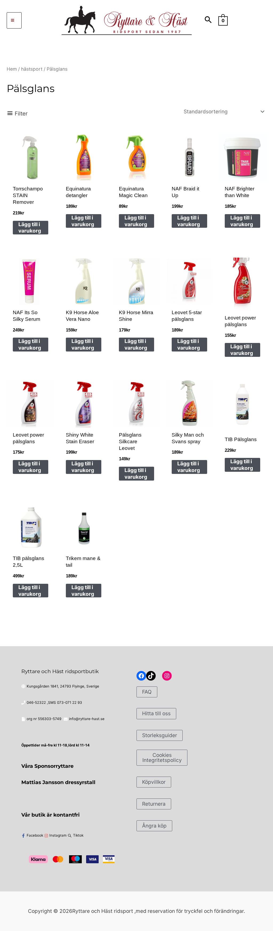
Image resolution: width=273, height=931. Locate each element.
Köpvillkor (154, 782)
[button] (208, 20)
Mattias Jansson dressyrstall (58, 782)
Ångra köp (154, 825)
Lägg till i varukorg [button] (29, 227)
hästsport (31, 69)
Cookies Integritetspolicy (162, 757)
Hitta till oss (156, 713)
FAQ (147, 692)
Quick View (30, 173)
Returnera (154, 804)
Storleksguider (159, 735)
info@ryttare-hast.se (87, 719)
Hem (12, 69)
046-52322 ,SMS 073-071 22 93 (54, 702)
